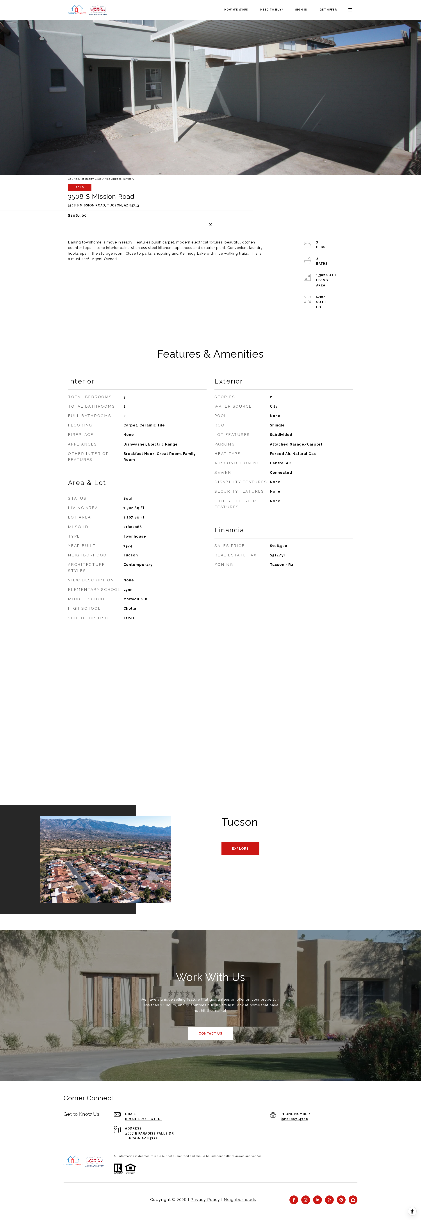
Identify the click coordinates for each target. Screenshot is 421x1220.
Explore (240, 848)
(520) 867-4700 (294, 1119)
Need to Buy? (271, 9)
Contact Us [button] (210, 1033)
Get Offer (328, 9)
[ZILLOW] (353, 1199)
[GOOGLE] (341, 1199)
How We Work (236, 9)
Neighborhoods (240, 1199)
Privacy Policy (205, 1199)
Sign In (301, 9)
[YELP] (329, 1199)
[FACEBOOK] (293, 1199)
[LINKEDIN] (317, 1199)
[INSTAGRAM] (305, 1199)
